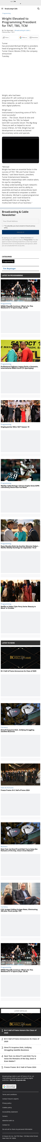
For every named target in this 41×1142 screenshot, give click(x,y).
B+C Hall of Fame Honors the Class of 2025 (20, 1031)
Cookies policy (7, 1107)
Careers (5, 1116)
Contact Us (6, 1125)
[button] (2, 9)
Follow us (24, 37)
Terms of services (26, 238)
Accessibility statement (10, 1112)
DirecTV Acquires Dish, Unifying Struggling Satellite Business (18, 1049)
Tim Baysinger (8, 30)
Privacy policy (6, 1103)
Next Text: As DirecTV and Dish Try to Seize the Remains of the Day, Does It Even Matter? (20, 1058)
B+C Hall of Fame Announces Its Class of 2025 (21, 1040)
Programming (6, 13)
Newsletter (35, 37)
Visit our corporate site (17, 1080)
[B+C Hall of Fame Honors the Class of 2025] (20, 1024)
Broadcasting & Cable (22, 30)
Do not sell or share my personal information (17, 1129)
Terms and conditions (9, 1094)
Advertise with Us (8, 1120)
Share (7, 37)
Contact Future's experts (10, 1099)
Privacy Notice (28, 240)
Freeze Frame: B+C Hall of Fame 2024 (20, 1067)
